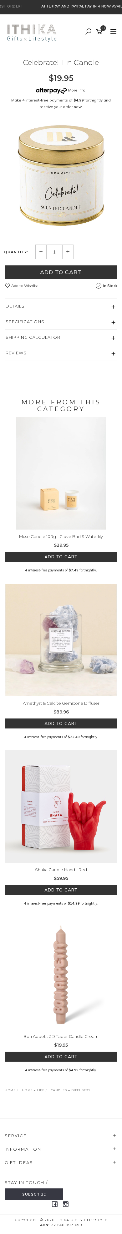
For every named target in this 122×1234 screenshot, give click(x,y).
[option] (61, 175)
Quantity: (16, 252)
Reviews (16, 352)
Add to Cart (61, 272)
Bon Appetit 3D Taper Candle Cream (61, 1036)
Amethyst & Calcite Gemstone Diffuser (61, 703)
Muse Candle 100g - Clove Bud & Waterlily (61, 536)
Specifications (25, 321)
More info (76, 90)
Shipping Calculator (33, 337)
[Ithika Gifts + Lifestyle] (32, 31)
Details (15, 306)
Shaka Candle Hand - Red (61, 869)
